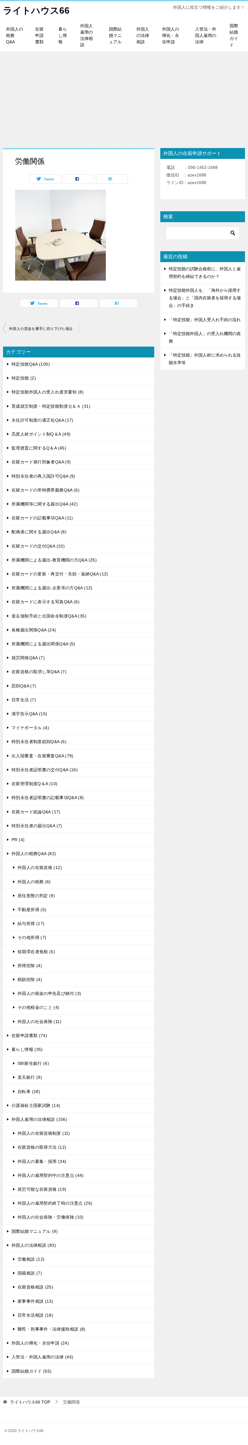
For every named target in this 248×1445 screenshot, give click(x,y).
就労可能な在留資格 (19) (42, 1189)
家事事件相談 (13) (35, 1301)
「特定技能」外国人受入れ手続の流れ (205, 319)
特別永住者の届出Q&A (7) (36, 825)
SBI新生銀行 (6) (33, 1063)
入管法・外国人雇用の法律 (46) (42, 1356)
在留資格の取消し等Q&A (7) (39, 671)
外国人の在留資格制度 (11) (44, 1133)
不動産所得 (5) (32, 909)
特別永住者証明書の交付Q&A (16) (44, 769)
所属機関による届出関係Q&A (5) (43, 643)
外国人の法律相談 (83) (33, 1245)
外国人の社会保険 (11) (39, 1021)
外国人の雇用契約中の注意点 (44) (51, 1175)
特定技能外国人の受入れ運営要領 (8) (47, 392)
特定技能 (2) (23, 378)
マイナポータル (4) (30, 727)
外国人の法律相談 (142, 35)
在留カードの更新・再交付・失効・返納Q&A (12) (59, 573)
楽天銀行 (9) (30, 1077)
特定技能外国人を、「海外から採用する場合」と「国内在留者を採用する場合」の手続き (205, 298)
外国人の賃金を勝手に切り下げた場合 (41, 329)
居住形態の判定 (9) (36, 895)
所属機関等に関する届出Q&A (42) (44, 504)
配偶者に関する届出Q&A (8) (39, 531)
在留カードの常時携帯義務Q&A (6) (45, 490)
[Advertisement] (124, 96)
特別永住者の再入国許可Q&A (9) (43, 476)
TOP (30, 1402)
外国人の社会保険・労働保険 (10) (51, 1217)
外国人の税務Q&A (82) (33, 853)
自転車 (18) (29, 1091)
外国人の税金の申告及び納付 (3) (49, 993)
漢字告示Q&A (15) (29, 713)
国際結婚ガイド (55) (31, 1371)
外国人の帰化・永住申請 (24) (40, 1343)
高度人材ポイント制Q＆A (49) (40, 434)
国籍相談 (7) (30, 1273)
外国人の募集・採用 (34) (42, 1161)
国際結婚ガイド (234, 35)
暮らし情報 (62, 35)
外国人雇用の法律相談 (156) (39, 1119)
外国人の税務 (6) (34, 881)
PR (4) (17, 839)
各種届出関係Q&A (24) (33, 629)
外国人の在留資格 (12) (40, 867)
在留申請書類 (39, 35)
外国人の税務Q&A (14, 35)
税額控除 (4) (30, 979)
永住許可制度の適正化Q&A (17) (42, 420)
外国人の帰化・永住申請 (170, 35)
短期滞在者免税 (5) (36, 951)
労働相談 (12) (31, 1259)
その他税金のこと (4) (39, 1007)
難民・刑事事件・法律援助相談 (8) (52, 1329)
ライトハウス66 (36, 10)
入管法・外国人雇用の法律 (205, 35)
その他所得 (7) (32, 937)
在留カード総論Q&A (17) (35, 811)
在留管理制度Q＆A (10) (34, 783)
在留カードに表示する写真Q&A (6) (45, 601)
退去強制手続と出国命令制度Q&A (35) (48, 616)
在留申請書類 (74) (29, 1035)
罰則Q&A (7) (23, 685)
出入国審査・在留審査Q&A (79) (42, 755)
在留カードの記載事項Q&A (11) (42, 517)
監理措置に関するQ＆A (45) (38, 448)
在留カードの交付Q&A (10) (38, 546)
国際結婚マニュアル (115, 35)
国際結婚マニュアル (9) (34, 1231)
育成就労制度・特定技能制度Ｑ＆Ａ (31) (50, 406)
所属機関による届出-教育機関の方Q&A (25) (54, 560)
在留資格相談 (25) (35, 1287)
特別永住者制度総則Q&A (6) (39, 741)
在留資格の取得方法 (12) (42, 1147)
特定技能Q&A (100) (30, 364)
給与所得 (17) (31, 923)
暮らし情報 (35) (27, 1049)
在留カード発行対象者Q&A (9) (41, 461)
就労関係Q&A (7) (28, 657)
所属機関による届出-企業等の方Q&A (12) (52, 587)
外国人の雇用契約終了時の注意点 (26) (55, 1203)
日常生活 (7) (23, 699)
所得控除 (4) (30, 965)
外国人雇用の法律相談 (86, 35)
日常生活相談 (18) (35, 1315)
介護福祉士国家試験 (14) (35, 1105)
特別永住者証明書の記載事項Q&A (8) (47, 797)
